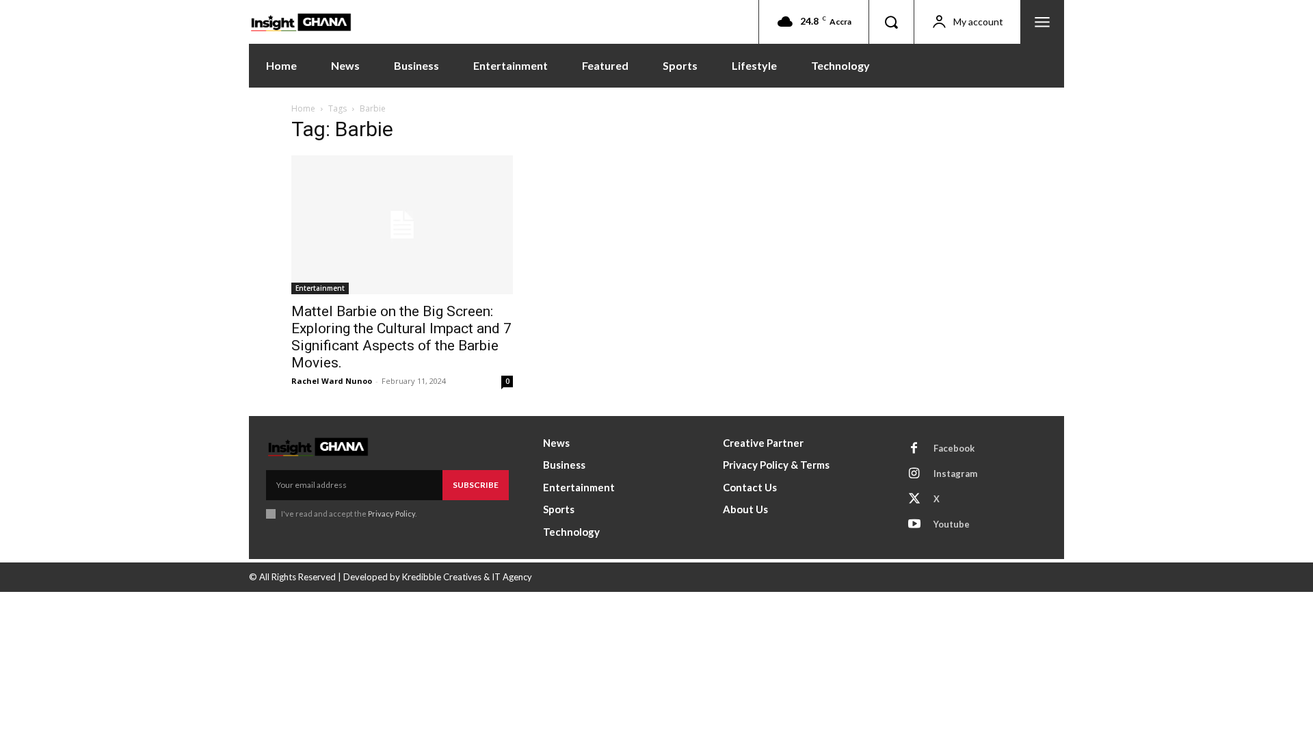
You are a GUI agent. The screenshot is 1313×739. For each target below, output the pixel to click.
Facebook (953, 448)
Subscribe (476, 485)
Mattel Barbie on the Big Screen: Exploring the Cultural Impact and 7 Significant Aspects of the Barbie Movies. (401, 337)
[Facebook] (914, 449)
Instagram (955, 473)
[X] (914, 499)
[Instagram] (914, 474)
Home (303, 108)
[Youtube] (914, 525)
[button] (891, 22)
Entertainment (320, 288)
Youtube (951, 524)
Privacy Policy (391, 513)
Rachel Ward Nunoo (331, 381)
